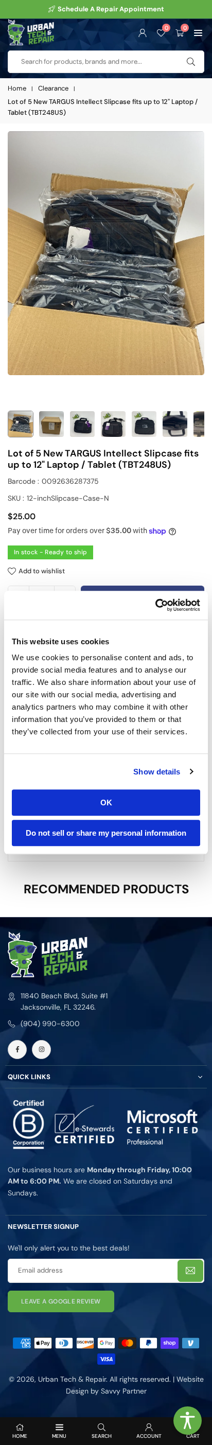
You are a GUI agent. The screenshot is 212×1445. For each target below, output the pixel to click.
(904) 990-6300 (50, 1023)
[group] (106, 253)
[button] (198, 32)
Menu (59, 1436)
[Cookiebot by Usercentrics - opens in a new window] (155, 605)
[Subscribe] (190, 1271)
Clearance (53, 88)
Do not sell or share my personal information (106, 833)
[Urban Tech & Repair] (31, 31)
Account (149, 1436)
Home (17, 88)
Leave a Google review (61, 1301)
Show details (156, 771)
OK (106, 802)
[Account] (142, 32)
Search (102, 1436)
